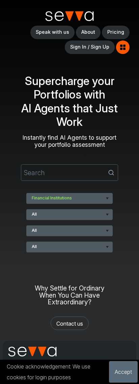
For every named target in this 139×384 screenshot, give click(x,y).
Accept (123, 371)
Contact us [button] (69, 323)
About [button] (88, 32)
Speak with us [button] (52, 32)
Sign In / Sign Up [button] (89, 47)
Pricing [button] (115, 32)
